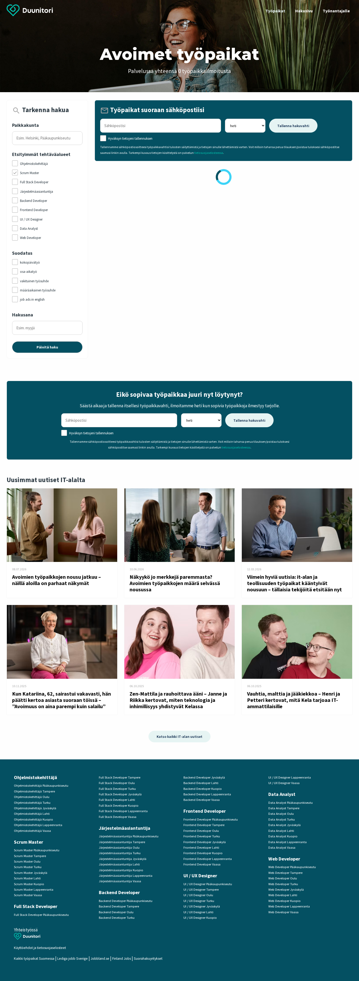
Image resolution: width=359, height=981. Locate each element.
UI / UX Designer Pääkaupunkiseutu (207, 884)
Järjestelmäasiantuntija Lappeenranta (125, 876)
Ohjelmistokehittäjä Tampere (34, 791)
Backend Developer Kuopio (202, 789)
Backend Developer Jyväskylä (204, 777)
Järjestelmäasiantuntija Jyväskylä (122, 859)
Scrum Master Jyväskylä (30, 873)
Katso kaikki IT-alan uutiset (179, 736)
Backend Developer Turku (117, 918)
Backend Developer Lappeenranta (207, 794)
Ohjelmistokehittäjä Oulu (31, 797)
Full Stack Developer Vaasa (117, 817)
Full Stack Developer (35, 906)
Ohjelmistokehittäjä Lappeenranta (38, 825)
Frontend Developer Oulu (201, 831)
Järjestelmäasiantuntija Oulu (119, 847)
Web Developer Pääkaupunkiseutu (292, 867)
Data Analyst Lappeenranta (287, 842)
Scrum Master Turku (28, 867)
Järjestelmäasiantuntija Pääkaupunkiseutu (128, 836)
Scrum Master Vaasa (28, 895)
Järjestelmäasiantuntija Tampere (122, 842)
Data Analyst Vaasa (281, 847)
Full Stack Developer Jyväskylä (120, 794)
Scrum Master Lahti (27, 878)
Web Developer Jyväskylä (286, 889)
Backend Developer (119, 892)
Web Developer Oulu (282, 878)
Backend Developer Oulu (116, 912)
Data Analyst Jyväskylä (284, 825)
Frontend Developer (204, 811)
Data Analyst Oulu (281, 814)
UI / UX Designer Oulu (198, 895)
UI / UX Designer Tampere (201, 889)
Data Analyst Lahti (281, 831)
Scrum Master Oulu (27, 861)
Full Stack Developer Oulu (117, 783)
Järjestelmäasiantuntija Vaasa (120, 881)
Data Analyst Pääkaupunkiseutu (290, 803)
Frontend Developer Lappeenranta (207, 859)
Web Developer (284, 859)
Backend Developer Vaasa (201, 800)
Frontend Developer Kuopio (203, 853)
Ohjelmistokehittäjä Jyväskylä (35, 808)
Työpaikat (275, 10)
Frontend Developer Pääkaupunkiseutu (210, 819)
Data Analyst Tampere (283, 808)
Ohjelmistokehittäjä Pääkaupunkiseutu (41, 785)
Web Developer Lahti (282, 895)
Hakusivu (304, 10)
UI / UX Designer (200, 876)
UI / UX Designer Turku (198, 901)
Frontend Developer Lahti (201, 847)
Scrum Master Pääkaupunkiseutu (36, 850)
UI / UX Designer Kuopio (200, 918)
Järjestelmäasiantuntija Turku (120, 853)
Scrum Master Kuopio (29, 884)
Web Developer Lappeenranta (289, 906)
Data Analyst (281, 794)
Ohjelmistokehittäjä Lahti (32, 814)
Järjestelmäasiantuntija (124, 828)
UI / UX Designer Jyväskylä (201, 906)
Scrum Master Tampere (30, 856)
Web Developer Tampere (285, 873)
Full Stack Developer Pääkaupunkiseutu (41, 915)
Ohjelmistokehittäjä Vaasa (32, 831)
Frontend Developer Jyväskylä (204, 842)
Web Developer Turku (283, 884)
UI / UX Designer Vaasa (284, 783)
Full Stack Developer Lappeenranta (123, 811)
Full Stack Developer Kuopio (119, 805)
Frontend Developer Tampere (203, 825)
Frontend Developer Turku (201, 836)
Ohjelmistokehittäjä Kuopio (33, 819)
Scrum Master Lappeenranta (33, 889)
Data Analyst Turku (281, 819)
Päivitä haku (47, 347)
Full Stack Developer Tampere (119, 777)
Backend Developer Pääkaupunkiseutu (125, 901)
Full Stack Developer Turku (117, 789)
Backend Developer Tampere (119, 906)
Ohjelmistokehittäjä (35, 777)
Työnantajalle (336, 10)
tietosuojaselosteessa (208, 153)
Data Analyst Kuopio (283, 836)
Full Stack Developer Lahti (117, 800)
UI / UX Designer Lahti (198, 912)
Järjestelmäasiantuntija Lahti (119, 864)
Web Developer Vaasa (283, 912)
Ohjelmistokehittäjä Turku (32, 803)
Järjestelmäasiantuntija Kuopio (121, 870)
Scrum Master (28, 842)
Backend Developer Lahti (200, 783)
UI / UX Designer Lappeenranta (289, 777)
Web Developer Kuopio (284, 901)
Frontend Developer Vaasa (201, 864)
